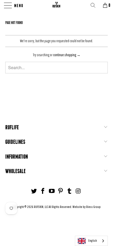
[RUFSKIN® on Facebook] (43, 191)
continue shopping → (66, 55)
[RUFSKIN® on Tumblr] (70, 191)
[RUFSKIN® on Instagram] (78, 191)
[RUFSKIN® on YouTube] (52, 191)
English (92, 241)
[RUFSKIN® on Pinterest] (61, 191)
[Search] (95, 5)
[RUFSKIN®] (56, 5)
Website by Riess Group (87, 207)
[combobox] (91, 241)
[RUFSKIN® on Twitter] (34, 191)
